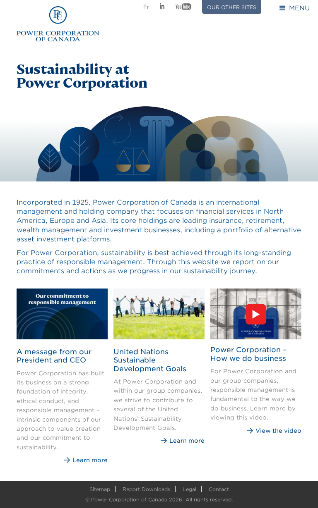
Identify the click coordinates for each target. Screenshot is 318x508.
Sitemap (99, 489)
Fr (146, 7)
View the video (278, 430)
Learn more (90, 460)
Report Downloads (146, 489)
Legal (189, 489)
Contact (219, 489)
